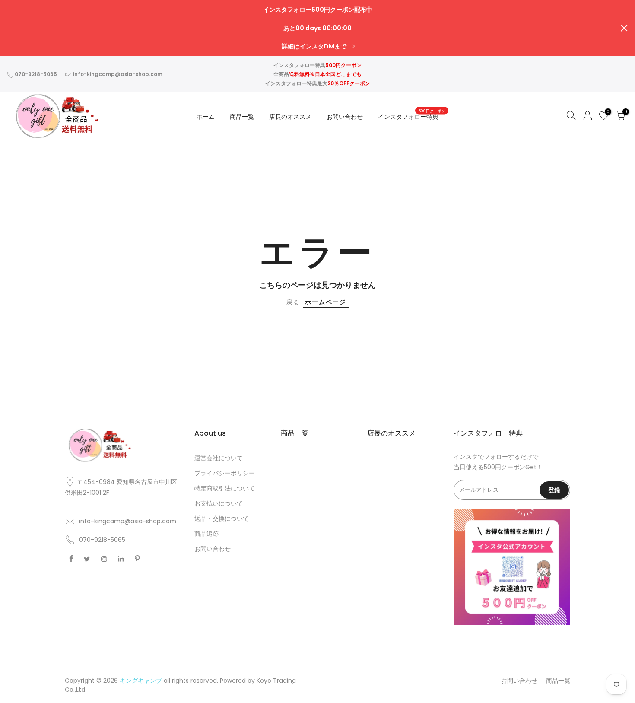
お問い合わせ (345, 116)
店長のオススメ (290, 116)
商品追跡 (206, 533)
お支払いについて (218, 503)
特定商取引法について (224, 488)
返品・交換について (221, 518)
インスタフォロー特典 (411, 114)
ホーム (206, 116)
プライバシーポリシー (224, 473)
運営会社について (218, 458)
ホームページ (325, 302)
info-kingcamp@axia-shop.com (117, 74)
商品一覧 (242, 116)
